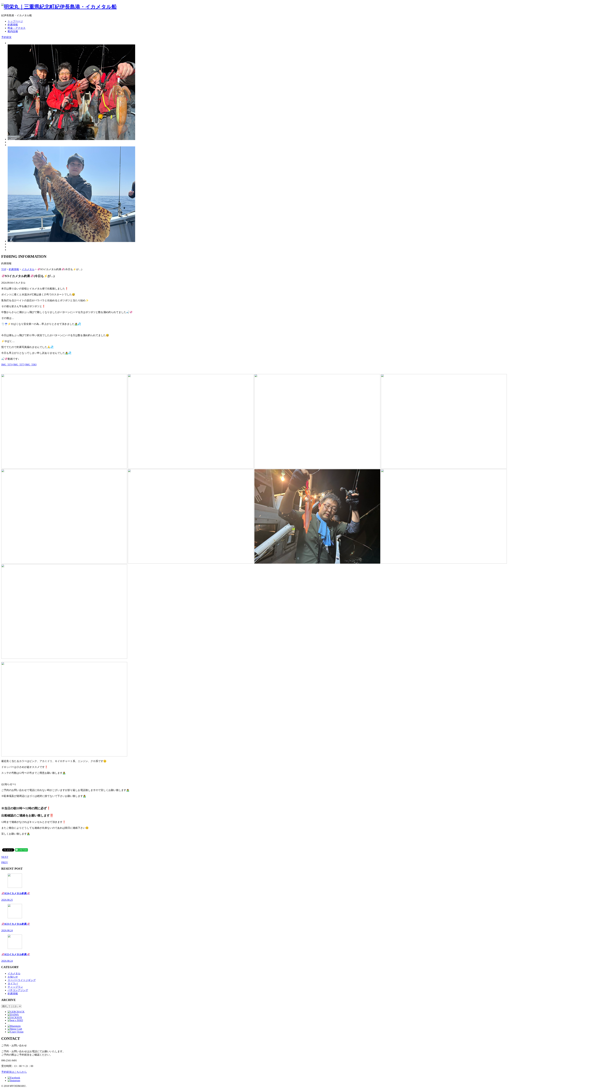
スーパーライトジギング (22, 980)
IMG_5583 (30, 364)
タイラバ (13, 983)
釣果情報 (13, 24)
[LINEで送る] (21, 849)
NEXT (4, 857)
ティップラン (15, 986)
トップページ (15, 21)
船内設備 (13, 31)
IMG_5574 (7, 364)
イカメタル (14, 973)
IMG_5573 (19, 364)
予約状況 (6, 37)
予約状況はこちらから (14, 1072)
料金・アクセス (17, 28)
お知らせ (13, 976)
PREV (4, 862)
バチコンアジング (18, 990)
